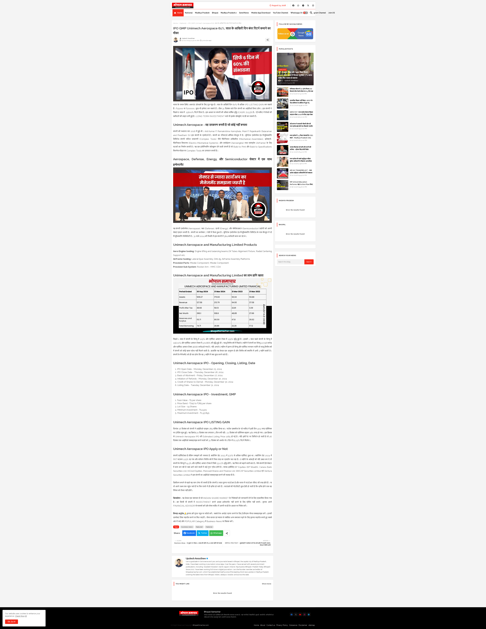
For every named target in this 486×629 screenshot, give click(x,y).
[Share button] (227, 533)
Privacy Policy (282, 625)
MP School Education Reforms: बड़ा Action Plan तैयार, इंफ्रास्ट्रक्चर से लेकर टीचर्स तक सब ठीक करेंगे (301, 185)
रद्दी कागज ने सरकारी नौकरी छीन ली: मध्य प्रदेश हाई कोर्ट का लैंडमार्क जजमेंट (301, 125)
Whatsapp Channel (299, 13)
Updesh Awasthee (196, 558)
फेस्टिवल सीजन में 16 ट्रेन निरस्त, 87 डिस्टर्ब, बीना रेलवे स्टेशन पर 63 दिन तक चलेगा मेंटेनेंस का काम (301, 91)
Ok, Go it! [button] (11, 622)
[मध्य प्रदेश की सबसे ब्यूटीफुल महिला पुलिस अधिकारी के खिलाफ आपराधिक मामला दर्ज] (282, 162)
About (262, 625)
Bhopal (215, 13)
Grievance (293, 625)
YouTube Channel (280, 13)
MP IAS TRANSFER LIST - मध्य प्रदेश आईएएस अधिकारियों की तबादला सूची (301, 172)
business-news (187, 527)
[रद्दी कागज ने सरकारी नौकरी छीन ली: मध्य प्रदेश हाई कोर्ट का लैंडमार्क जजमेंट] (282, 127)
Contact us (270, 625)
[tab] (178, 12)
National (189, 13)
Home (179, 13)
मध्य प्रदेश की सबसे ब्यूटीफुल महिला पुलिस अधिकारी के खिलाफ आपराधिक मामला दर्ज (301, 161)
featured (199, 527)
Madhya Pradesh (202, 13)
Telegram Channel (318, 13)
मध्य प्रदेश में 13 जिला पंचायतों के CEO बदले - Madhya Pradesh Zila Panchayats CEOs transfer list (301, 138)
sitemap (311, 625)
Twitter (204, 533)
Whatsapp (217, 533)
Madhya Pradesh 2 (229, 13)
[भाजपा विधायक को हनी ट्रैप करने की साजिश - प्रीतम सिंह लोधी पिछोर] (282, 150)
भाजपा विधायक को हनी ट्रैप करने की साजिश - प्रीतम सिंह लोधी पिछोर (300, 148)
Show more (266, 584)
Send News (244, 13)
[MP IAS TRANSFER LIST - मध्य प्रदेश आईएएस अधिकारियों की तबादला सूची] (282, 173)
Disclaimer (303, 625)
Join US (331, 13)
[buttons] (293, 5)
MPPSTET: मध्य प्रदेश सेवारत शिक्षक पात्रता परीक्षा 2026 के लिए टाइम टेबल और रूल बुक (301, 114)
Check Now (20, 616)
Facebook (191, 533)
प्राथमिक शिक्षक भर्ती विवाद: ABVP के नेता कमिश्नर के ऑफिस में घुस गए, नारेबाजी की (301, 102)
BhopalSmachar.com (201, 625)
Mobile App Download (260, 13)
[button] (305, 13)
